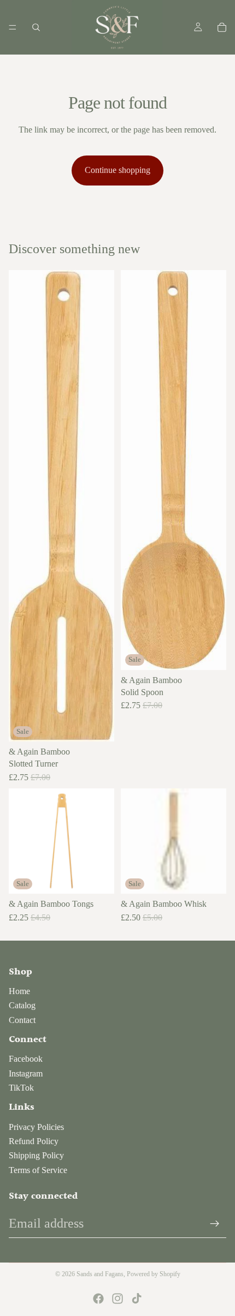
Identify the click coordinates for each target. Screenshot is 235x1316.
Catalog (22, 1005)
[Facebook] (98, 1298)
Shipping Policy (36, 1155)
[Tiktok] (136, 1298)
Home (19, 991)
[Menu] (12, 27)
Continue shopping (117, 170)
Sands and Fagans (100, 1274)
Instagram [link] (26, 1073)
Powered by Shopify (153, 1274)
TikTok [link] (21, 1087)
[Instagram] (117, 1298)
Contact (22, 1020)
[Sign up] (214, 1223)
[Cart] (222, 27)
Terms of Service (38, 1170)
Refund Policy (33, 1141)
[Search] (36, 27)
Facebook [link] (26, 1058)
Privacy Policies (36, 1127)
